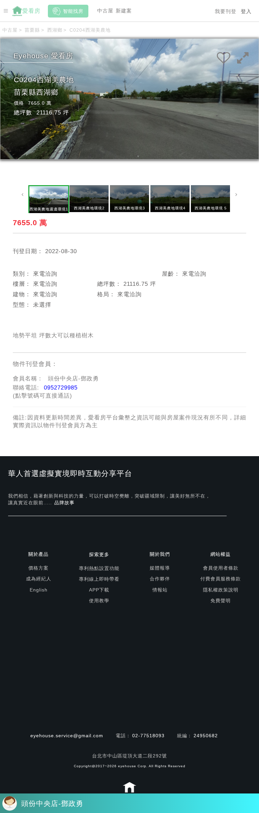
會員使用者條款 (220, 568)
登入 (246, 11)
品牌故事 (64, 502)
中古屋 (105, 10)
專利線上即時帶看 (99, 579)
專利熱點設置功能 (99, 568)
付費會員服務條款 (220, 578)
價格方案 (38, 568)
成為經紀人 (38, 578)
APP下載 (99, 589)
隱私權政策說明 (220, 589)
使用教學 (99, 600)
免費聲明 (220, 600)
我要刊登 (225, 11)
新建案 (124, 10)
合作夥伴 (160, 578)
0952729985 (61, 387)
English (39, 589)
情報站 (160, 589)
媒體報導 (160, 568)
